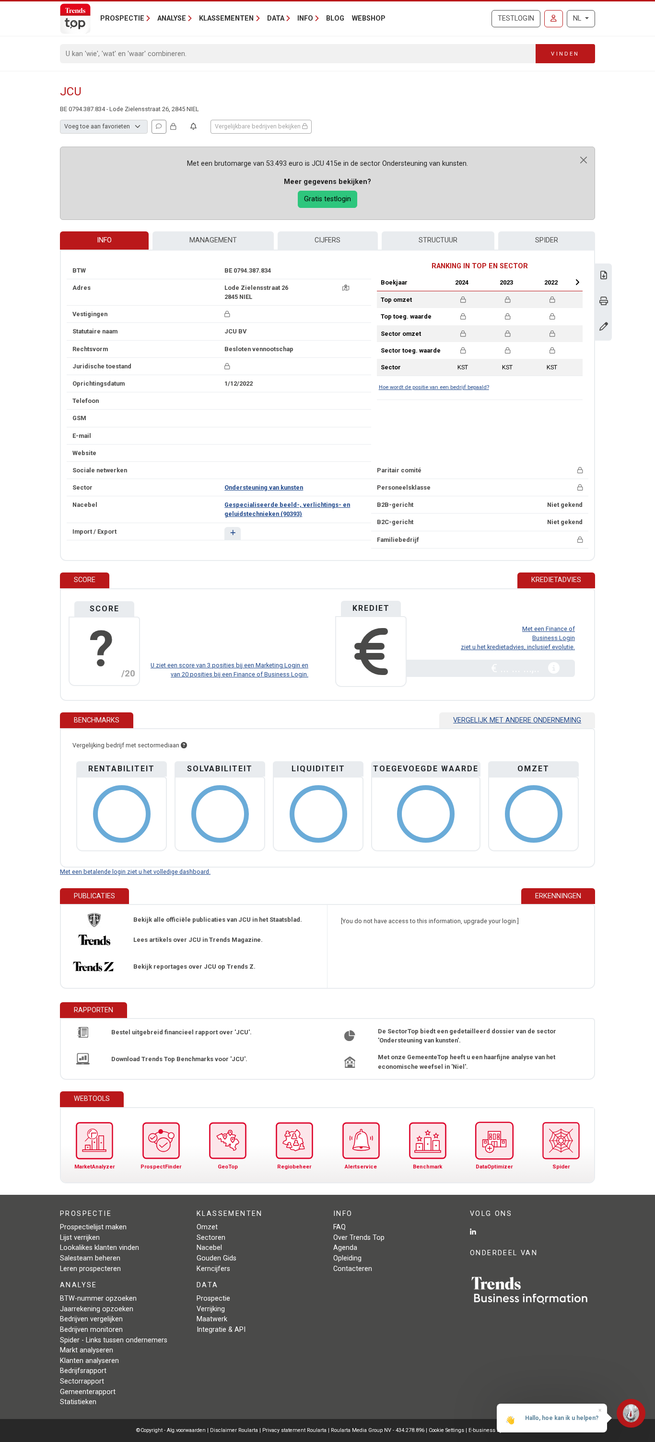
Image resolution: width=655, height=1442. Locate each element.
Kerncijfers (213, 1269)
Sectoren (211, 1238)
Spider (546, 240)
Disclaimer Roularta (234, 1430)
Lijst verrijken (80, 1238)
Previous (436, 282)
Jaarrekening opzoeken (96, 1309)
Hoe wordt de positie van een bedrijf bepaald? (434, 387)
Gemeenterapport (88, 1392)
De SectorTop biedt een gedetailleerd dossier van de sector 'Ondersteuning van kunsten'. (467, 1036)
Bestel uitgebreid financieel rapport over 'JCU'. (181, 1032)
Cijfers (327, 240)
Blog (335, 18)
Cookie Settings (447, 1430)
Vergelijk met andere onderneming (517, 720)
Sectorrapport (82, 1381)
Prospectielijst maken (93, 1227)
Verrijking (211, 1309)
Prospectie (213, 1298)
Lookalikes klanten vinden (99, 1248)
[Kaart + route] (345, 287)
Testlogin (516, 18)
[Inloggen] (553, 18)
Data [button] (275, 18)
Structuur (438, 240)
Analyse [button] (171, 18)
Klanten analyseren (89, 1361)
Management (213, 240)
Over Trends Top (359, 1238)
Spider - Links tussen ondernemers (113, 1340)
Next (577, 282)
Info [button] (305, 18)
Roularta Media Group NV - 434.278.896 (378, 1430)
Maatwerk (212, 1319)
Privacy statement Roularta (294, 1430)
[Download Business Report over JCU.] (603, 276)
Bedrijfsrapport (83, 1371)
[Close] (584, 160)
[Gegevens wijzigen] (603, 327)
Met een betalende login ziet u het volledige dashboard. (135, 871)
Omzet (207, 1227)
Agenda (345, 1248)
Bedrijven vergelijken (91, 1319)
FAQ (339, 1227)
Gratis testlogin (327, 199)
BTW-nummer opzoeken (98, 1298)
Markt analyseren (86, 1350)
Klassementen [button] (226, 18)
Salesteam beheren (90, 1258)
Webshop (369, 18)
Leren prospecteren (90, 1269)
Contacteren (352, 1269)
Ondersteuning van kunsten (263, 487)
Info (104, 240)
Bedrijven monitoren (91, 1330)
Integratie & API (221, 1330)
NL (578, 18)
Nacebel (209, 1248)
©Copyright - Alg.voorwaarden (171, 1430)
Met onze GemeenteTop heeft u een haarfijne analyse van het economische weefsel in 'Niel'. (466, 1061)
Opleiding (347, 1258)
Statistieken (78, 1402)
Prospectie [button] (122, 18)
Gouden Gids (216, 1258)
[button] (232, 533)
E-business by (493, 1430)
